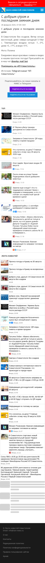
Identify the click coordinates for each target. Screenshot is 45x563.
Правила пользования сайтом (16, 552)
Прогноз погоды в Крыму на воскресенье (26, 269)
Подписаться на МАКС (22, 89)
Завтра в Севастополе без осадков (24, 358)
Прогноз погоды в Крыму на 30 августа (25, 262)
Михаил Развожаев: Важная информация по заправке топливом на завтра (28, 244)
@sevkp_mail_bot (19, 61)
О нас (5, 535)
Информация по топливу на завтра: (24, 406)
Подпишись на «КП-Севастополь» (18, 66)
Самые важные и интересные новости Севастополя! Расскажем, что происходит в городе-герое (25, 368)
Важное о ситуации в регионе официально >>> (22, 3)
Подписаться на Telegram (22, 95)
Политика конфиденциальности (16, 547)
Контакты (7, 539)
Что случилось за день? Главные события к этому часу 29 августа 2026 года (27, 152)
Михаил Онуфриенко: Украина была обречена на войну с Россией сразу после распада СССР (28, 116)
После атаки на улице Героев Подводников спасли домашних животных (26, 176)
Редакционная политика (13, 543)
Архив (5, 556)
